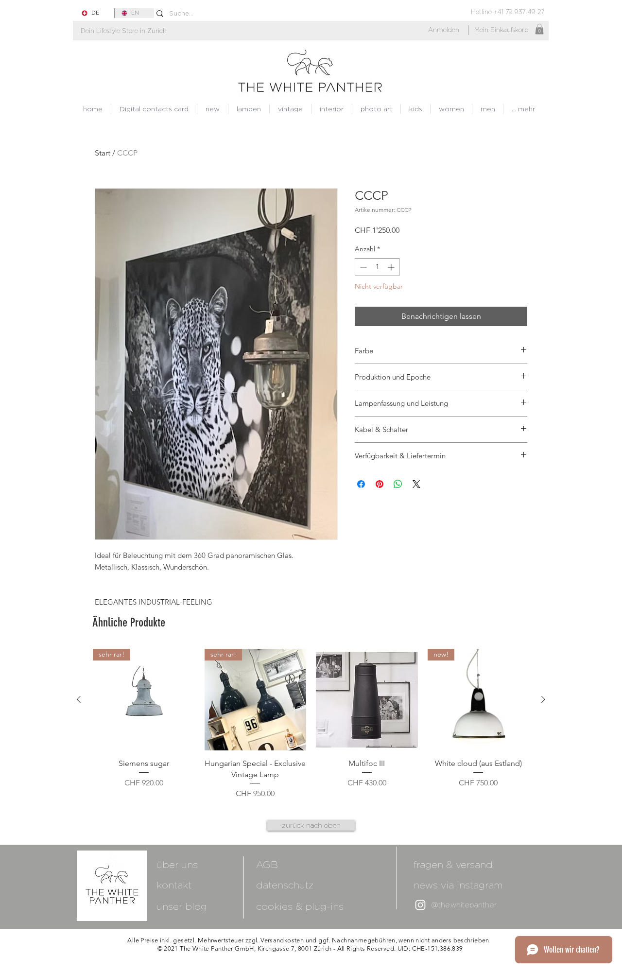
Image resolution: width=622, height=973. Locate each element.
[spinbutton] (377, 267)
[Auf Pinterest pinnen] (379, 484)
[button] (124, 31)
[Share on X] (416, 484)
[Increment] (392, 267)
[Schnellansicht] (367, 700)
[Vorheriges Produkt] (79, 699)
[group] (311, 724)
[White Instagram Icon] (420, 905)
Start (102, 152)
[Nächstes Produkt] (543, 699)
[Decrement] (362, 267)
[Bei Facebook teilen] (361, 484)
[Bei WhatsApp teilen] (398, 484)
